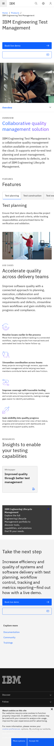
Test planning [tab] (12, 195)
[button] (43, 3)
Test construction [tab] (32, 195)
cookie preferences (11, 729)
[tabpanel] (27, 231)
